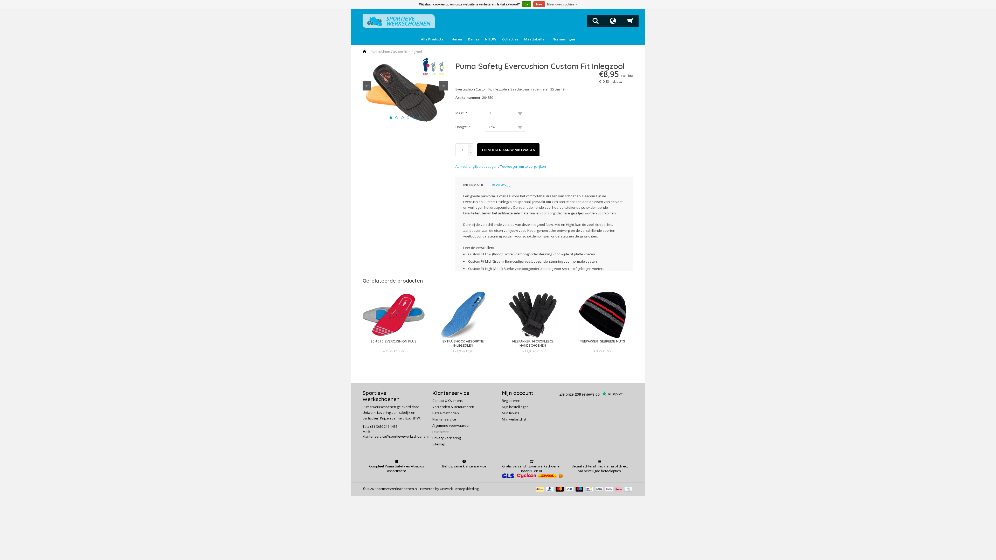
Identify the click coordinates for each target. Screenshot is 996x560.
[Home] (365, 51)
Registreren (511, 400)
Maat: (461, 113)
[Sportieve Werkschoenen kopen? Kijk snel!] (399, 20)
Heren (457, 39)
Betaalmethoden (445, 413)
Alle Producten (433, 39)
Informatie (473, 185)
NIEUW (490, 39)
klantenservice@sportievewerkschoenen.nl (397, 436)
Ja (526, 4)
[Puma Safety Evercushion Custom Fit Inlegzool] (405, 90)
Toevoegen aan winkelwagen (508, 150)
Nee (539, 4)
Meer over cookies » (562, 4)
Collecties (510, 39)
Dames (473, 39)
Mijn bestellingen (515, 406)
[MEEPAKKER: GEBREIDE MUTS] (602, 346)
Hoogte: (462, 126)
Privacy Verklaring (446, 438)
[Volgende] (443, 85)
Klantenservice (444, 419)
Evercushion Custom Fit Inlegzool (396, 51)
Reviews (501, 185)
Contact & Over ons (447, 400)
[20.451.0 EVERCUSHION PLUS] (394, 346)
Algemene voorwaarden (451, 425)
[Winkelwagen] (630, 22)
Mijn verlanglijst (514, 419)
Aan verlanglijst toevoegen (476, 166)
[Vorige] (367, 85)
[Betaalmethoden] (541, 488)
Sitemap (438, 444)
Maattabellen (535, 39)
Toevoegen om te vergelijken (523, 166)
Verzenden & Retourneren (453, 406)
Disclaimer (440, 431)
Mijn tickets (510, 413)
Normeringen (563, 39)
